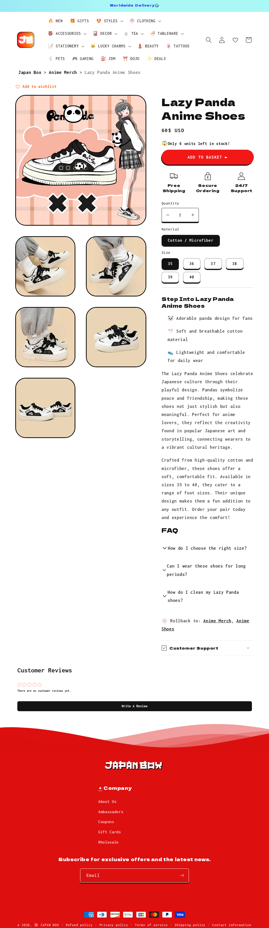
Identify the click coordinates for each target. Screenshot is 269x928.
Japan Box (31, 72)
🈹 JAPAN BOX (46, 925)
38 (234, 263)
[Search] (208, 40)
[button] (134, 706)
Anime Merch (64, 72)
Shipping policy (190, 925)
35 (170, 263)
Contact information (231, 925)
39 (170, 277)
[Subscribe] (182, 875)
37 (213, 263)
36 (191, 263)
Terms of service (151, 925)
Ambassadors (110, 812)
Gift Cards (109, 832)
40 (191, 277)
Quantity (170, 203)
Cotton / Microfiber (191, 240)
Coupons (106, 821)
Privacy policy (114, 925)
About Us (107, 801)
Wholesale (108, 842)
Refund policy (79, 925)
